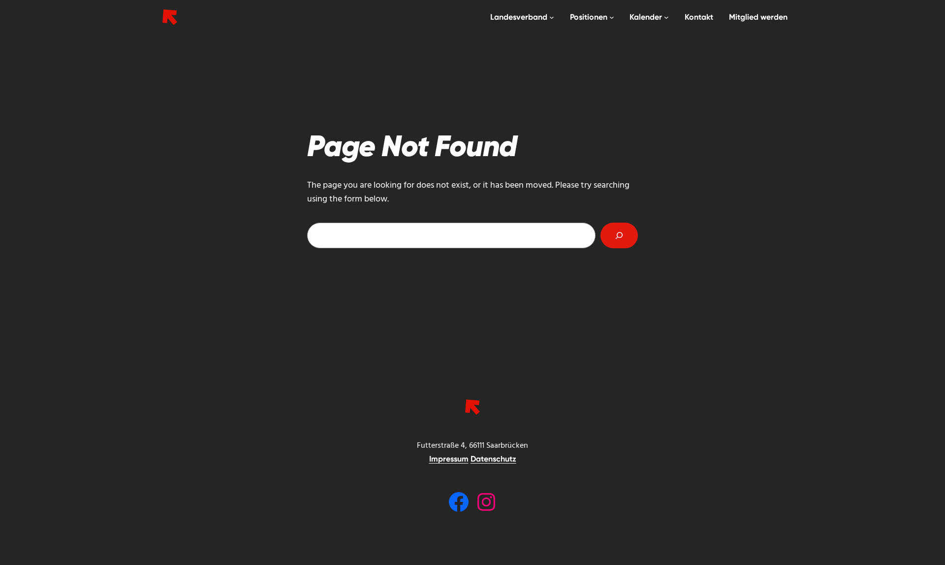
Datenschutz (493, 459)
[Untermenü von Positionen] (611, 17)
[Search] (619, 235)
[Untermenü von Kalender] (666, 17)
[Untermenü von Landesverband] (551, 17)
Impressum (449, 459)
